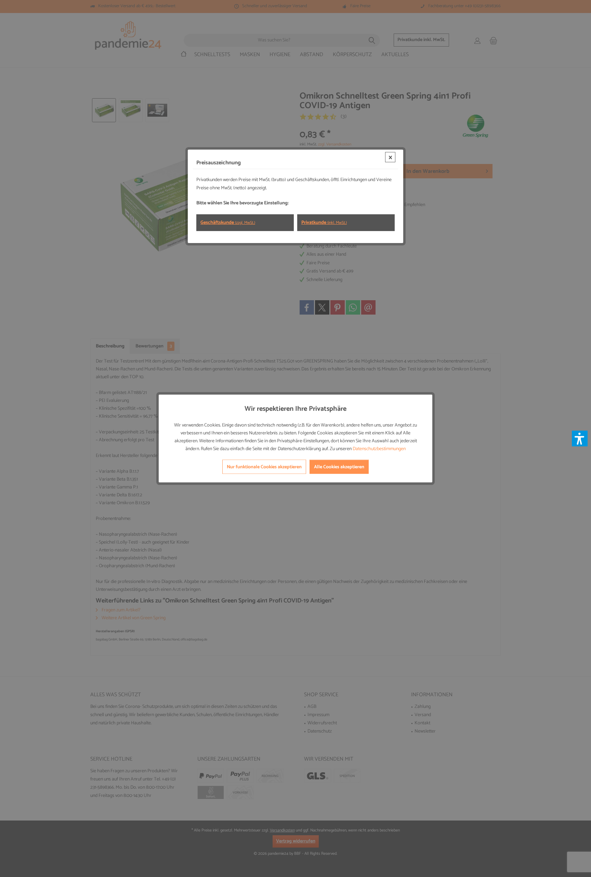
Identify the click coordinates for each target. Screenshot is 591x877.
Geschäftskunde (227, 223)
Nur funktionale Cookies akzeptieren (264, 467)
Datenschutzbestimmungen (379, 449)
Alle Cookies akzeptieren (339, 467)
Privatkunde (324, 223)
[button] (580, 438)
